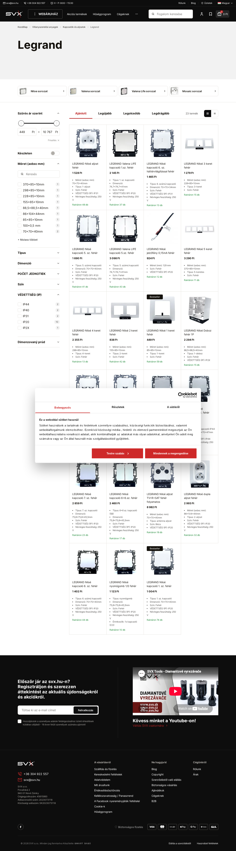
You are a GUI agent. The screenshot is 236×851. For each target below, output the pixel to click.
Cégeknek (123, 14)
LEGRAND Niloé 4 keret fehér (86, 332)
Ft (33, 132)
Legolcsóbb (131, 113)
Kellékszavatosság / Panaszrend (113, 795)
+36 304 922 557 (36, 774)
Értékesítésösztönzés (107, 790)
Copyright (158, 774)
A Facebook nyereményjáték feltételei (117, 801)
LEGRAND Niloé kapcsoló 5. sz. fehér (85, 250)
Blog (154, 769)
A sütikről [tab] (173, 407)
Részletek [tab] (118, 407)
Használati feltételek (207, 843)
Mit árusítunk (102, 785)
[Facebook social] (21, 827)
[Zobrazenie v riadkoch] (214, 113)
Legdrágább (160, 113)
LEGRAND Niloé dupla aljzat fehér (197, 495)
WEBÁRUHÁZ (48, 14)
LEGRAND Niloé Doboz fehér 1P (197, 332)
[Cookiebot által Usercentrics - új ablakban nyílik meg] (181, 395)
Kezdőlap (23, 27)
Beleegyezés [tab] (62, 407)
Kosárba (199, 547)
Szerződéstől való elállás (166, 779)
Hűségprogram (102, 14)
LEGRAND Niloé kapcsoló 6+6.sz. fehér (123, 495)
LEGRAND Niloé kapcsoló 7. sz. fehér (84, 495)
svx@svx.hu (32, 780)
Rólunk (197, 769)
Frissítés (52, 140)
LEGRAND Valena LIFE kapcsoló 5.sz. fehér (123, 250)
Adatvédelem (102, 779)
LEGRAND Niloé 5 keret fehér (198, 250)
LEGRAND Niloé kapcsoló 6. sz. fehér (85, 584)
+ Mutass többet (28, 239)
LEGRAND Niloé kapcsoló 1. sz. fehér (159, 584)
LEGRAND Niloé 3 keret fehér (198, 165)
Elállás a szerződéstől (180, 843)
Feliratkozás (85, 710)
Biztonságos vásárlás (164, 785)
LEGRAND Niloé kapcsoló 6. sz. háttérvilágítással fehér (160, 167)
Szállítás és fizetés (105, 769)
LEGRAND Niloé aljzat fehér (85, 165)
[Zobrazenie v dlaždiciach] (207, 113)
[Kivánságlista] (210, 14)
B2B (154, 801)
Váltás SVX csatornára (148, 725)
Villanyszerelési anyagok (45, 27)
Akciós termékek (77, 14)
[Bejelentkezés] (201, 14)
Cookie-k (99, 806)
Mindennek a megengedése (170, 453)
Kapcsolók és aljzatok (74, 27)
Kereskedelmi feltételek (108, 774)
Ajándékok (158, 790)
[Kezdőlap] (14, 13)
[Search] (153, 14)
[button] (39, 113)
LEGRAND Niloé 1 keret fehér (161, 332)
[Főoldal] (45, 763)
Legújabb (105, 113)
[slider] (21, 123)
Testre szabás (115, 453)
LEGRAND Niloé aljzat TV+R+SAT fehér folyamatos (160, 497)
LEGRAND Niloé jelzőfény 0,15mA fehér (160, 250)
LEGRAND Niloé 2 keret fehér (124, 332)
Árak (196, 774)
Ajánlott (80, 113)
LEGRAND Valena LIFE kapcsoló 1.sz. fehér (123, 165)
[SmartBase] (82, 843)
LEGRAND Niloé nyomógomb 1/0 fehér (123, 584)
